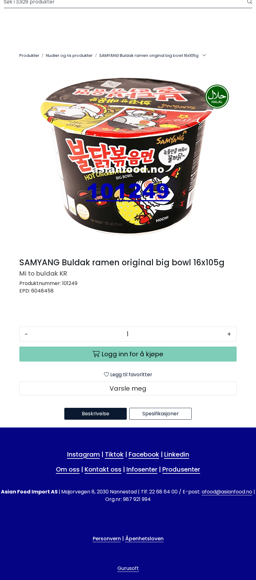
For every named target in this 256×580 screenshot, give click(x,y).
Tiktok (114, 454)
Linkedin (176, 454)
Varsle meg (128, 388)
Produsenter (181, 469)
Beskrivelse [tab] (95, 413)
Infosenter (141, 469)
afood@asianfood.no (227, 491)
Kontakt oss (103, 469)
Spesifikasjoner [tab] (160, 413)
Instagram (83, 454)
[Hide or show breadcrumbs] (204, 56)
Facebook (144, 454)
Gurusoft (128, 568)
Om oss (68, 469)
